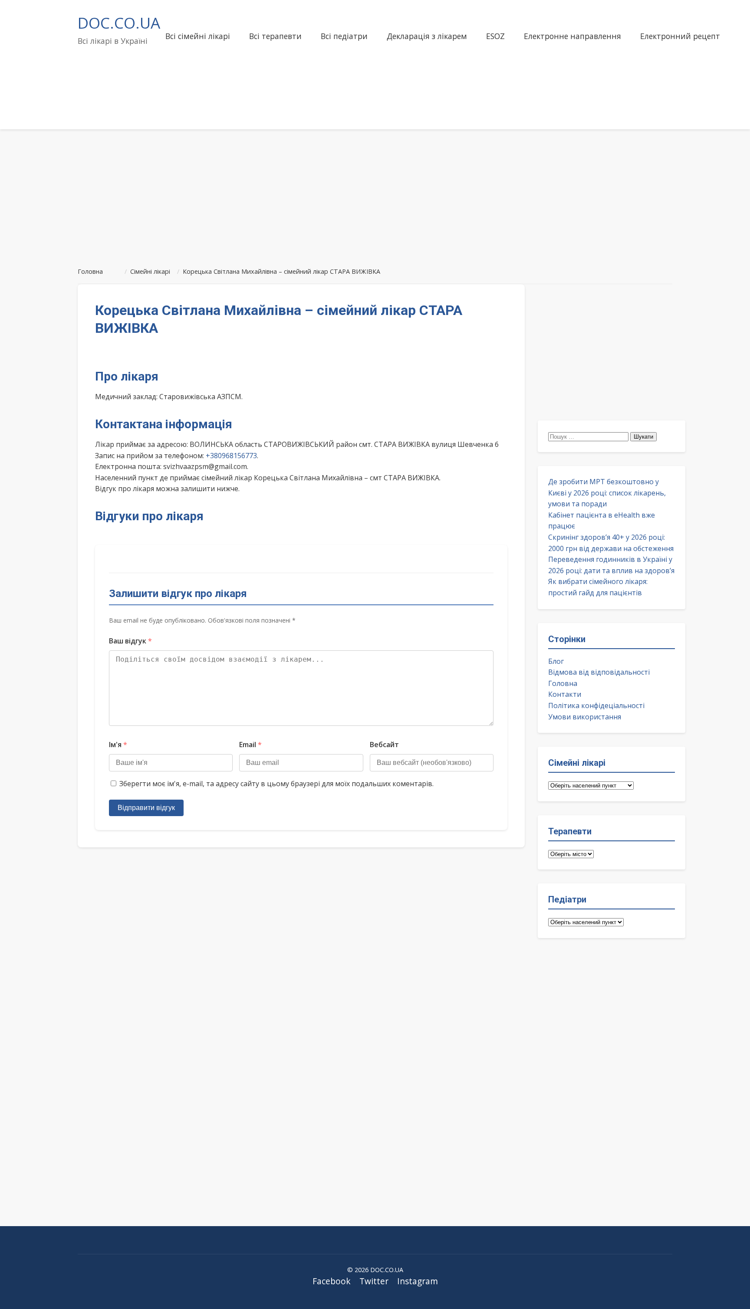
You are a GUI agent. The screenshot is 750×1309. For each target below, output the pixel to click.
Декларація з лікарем (427, 36)
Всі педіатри (344, 36)
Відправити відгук (146, 807)
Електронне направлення (572, 36)
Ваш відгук (130, 641)
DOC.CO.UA (119, 22)
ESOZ (495, 36)
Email (250, 744)
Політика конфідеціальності (596, 705)
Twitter (373, 1281)
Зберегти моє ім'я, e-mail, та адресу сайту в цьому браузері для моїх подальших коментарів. (276, 783)
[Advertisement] (375, 194)
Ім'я (118, 744)
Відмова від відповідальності (599, 672)
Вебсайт (384, 744)
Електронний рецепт (680, 36)
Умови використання (584, 717)
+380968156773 (231, 455)
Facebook (331, 1281)
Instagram (417, 1281)
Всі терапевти (275, 36)
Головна (562, 683)
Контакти (564, 694)
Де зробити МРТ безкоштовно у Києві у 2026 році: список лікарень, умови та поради (607, 493)
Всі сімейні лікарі (197, 36)
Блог (556, 661)
